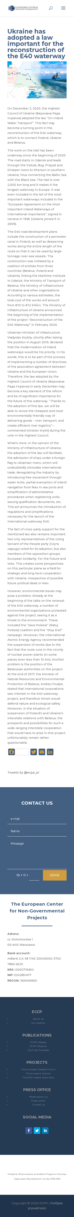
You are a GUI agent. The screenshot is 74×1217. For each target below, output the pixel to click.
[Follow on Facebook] (28, 1130)
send (55, 875)
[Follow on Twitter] (37, 1130)
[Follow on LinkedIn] (45, 1130)
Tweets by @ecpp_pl (23, 772)
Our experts (38, 1022)
